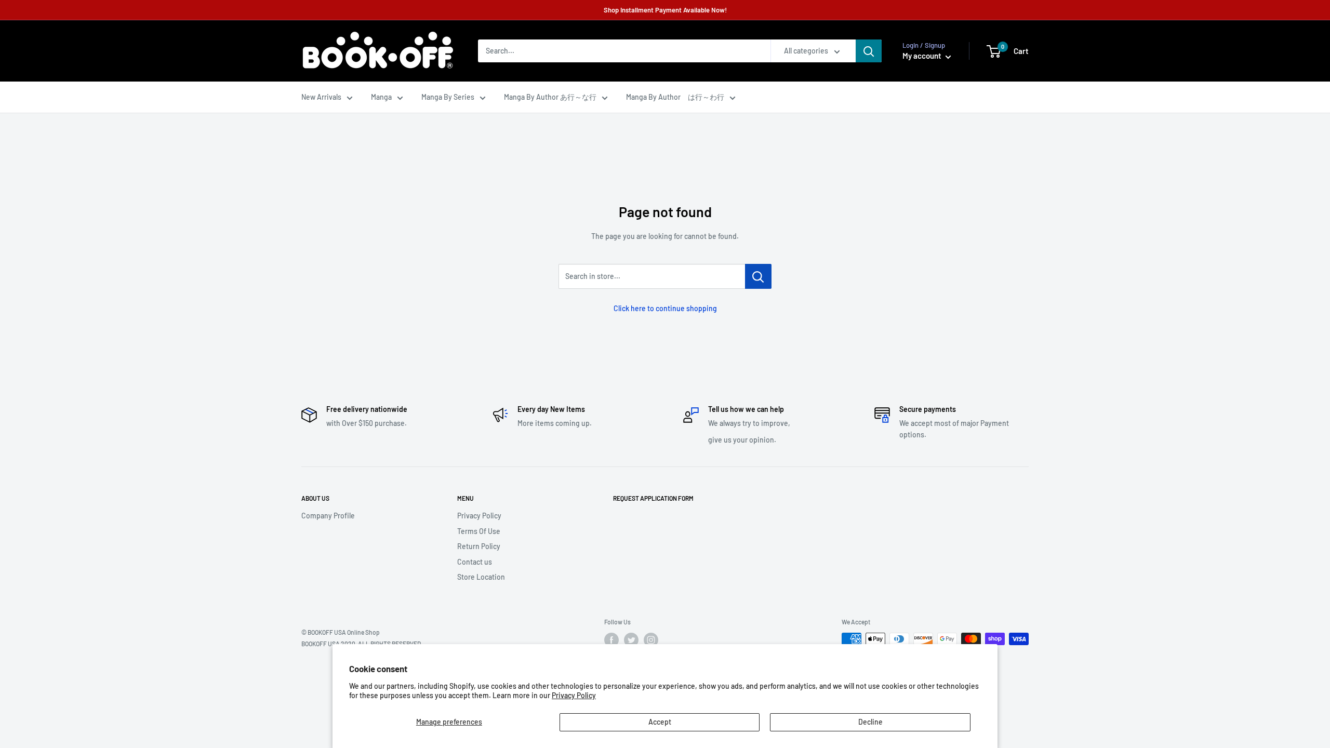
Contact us (474, 561)
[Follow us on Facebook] (611, 640)
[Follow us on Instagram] (651, 640)
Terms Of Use (478, 531)
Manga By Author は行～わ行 (675, 96)
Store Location (481, 576)
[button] (994, 51)
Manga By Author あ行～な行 (550, 96)
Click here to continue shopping (665, 308)
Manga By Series (447, 96)
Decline (870, 721)
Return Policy (478, 546)
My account (922, 55)
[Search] (869, 50)
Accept (659, 721)
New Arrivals (321, 96)
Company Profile (328, 515)
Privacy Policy (574, 695)
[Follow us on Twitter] (631, 640)
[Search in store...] (758, 276)
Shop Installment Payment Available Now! (665, 10)
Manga (381, 96)
